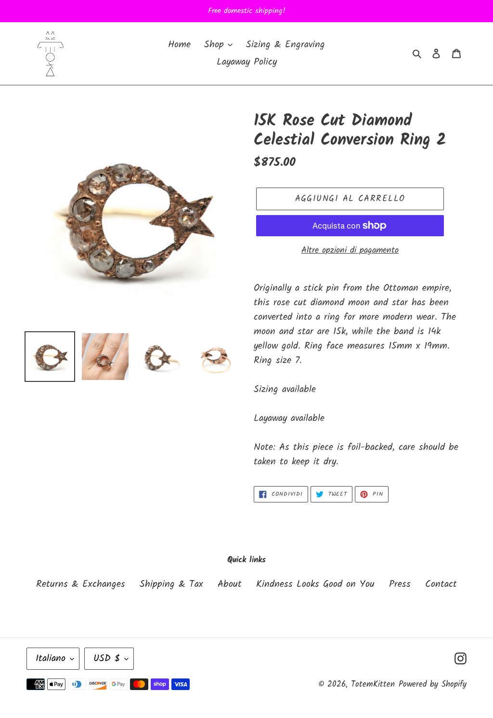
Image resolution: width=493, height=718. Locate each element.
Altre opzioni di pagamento (350, 250)
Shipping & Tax (171, 584)
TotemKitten (373, 684)
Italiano (50, 658)
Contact (441, 584)
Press (400, 584)
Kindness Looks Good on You (315, 584)
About (230, 584)
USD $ (106, 658)
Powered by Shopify (433, 684)
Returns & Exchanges (80, 584)
